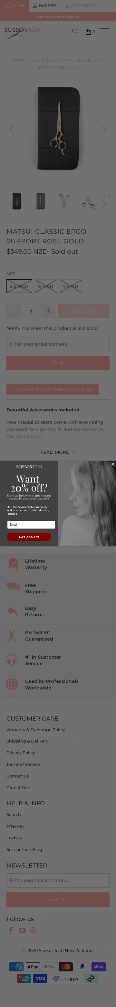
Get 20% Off (29, 537)
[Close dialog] (113, 464)
